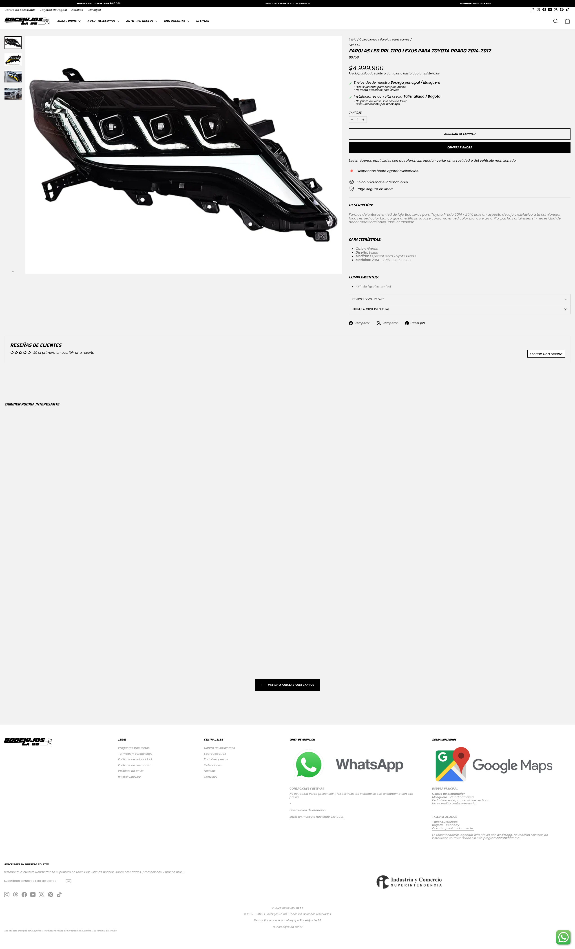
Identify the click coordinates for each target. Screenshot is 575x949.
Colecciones (368, 39)
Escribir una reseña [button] (546, 353)
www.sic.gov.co (129, 776)
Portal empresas (216, 759)
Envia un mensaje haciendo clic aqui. (317, 817)
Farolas (354, 45)
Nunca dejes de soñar (287, 927)
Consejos (94, 10)
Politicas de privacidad (135, 759)
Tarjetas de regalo (53, 10)
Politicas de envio (131, 771)
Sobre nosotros (215, 754)
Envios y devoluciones (368, 299)
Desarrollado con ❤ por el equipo (287, 920)
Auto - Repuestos (140, 20)
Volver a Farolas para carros (290, 685)
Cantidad (355, 112)
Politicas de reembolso (134, 765)
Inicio (352, 39)
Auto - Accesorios (101, 20)
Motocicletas (175, 20)
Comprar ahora (459, 147)
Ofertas (202, 20)
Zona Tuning (67, 20)
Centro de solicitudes (19, 10)
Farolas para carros (394, 39)
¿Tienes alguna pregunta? (370, 309)
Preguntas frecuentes (134, 748)
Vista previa (73, 620)
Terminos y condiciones (135, 754)
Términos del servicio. (107, 930)
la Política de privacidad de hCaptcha (73, 930)
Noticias (77, 10)
